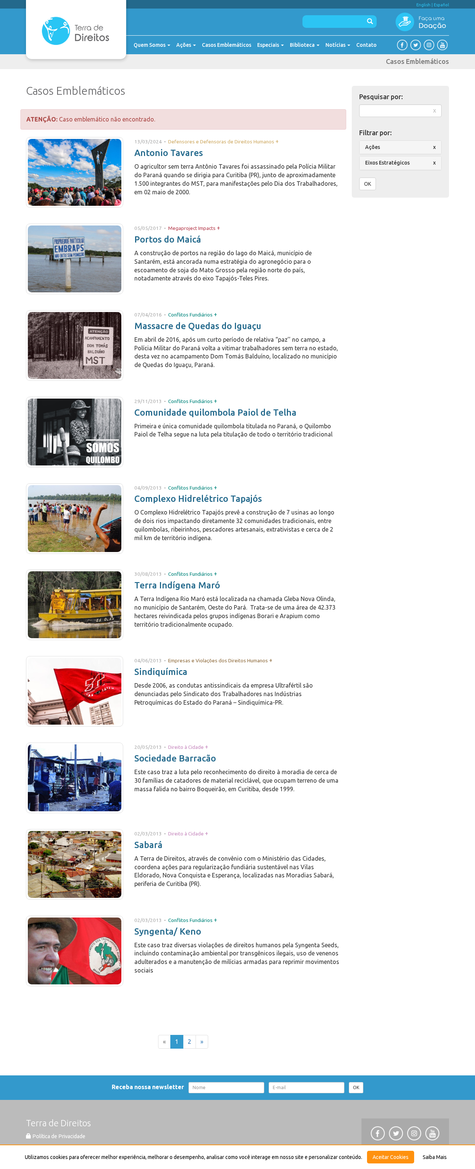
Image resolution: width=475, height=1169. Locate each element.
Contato (366, 45)
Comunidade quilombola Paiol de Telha (215, 412)
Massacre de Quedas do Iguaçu (197, 326)
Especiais (268, 45)
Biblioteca (303, 45)
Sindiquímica (160, 672)
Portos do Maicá (167, 239)
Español (441, 5)
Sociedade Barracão (175, 758)
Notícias (336, 45)
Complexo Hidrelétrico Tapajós (198, 499)
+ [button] (277, 141)
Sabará (148, 845)
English (423, 5)
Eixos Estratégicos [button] (387, 163)
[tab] (401, 147)
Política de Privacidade (58, 1136)
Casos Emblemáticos (226, 45)
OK (367, 184)
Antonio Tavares (168, 153)
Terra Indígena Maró (177, 585)
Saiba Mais (435, 1157)
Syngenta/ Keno (167, 931)
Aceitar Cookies (391, 1157)
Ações (184, 45)
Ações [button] (372, 147)
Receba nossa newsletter (149, 1087)
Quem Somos (150, 45)
